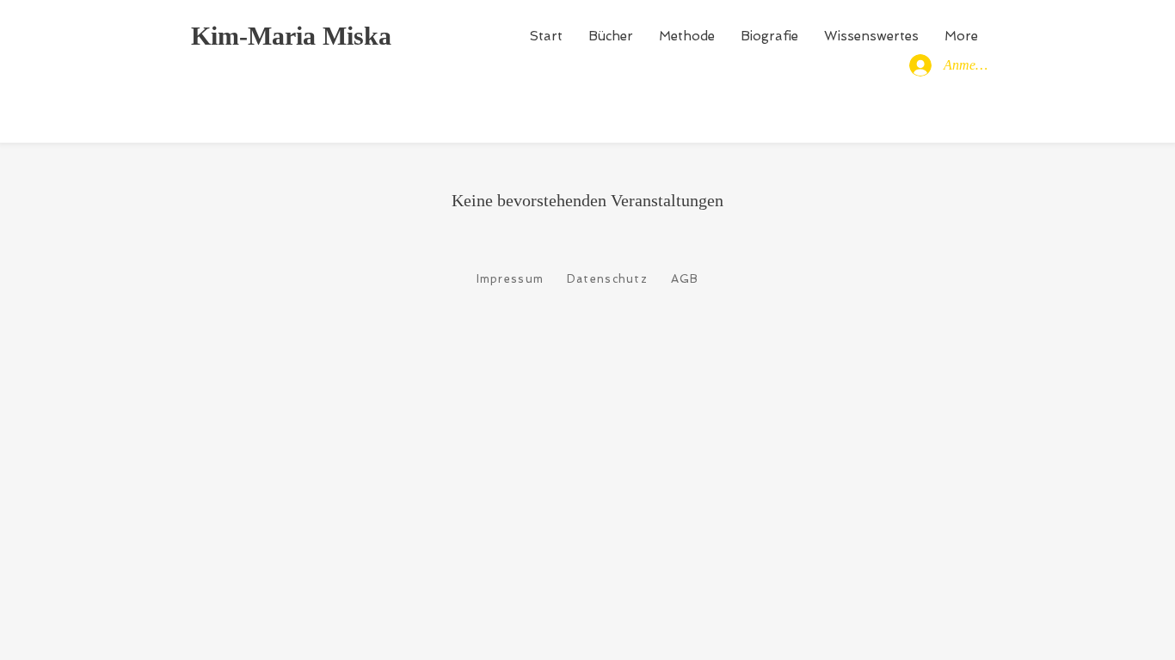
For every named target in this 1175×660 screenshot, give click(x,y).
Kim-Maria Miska (291, 35)
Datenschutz (607, 278)
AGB (685, 278)
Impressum (510, 278)
